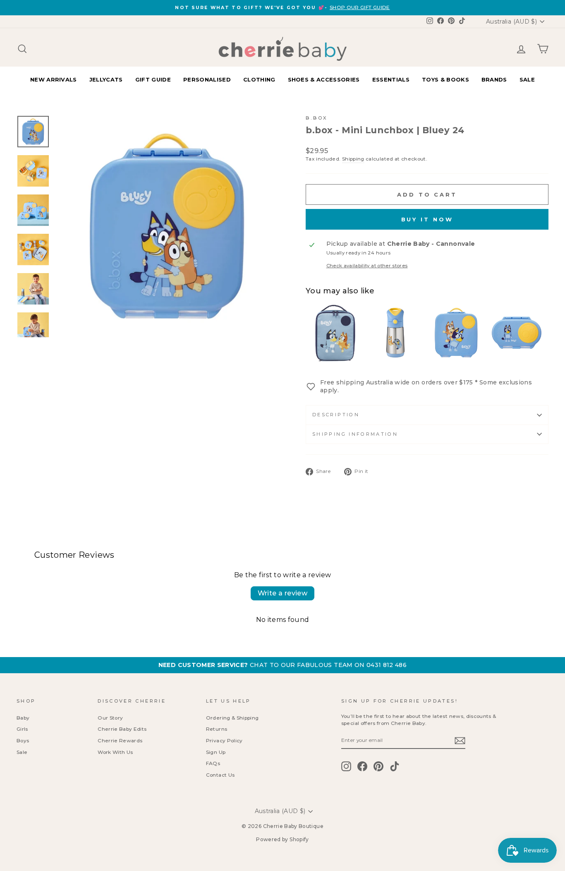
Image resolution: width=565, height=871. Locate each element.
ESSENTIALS (390, 79)
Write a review (283, 593)
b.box (317, 118)
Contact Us (220, 775)
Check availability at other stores (367, 266)
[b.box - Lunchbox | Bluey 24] (456, 332)
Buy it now (427, 219)
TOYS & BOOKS (445, 79)
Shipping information (355, 434)
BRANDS (494, 79)
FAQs (213, 763)
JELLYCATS (106, 79)
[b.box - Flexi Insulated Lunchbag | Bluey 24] (335, 332)
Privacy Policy (224, 740)
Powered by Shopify (282, 839)
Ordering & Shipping (232, 718)
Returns (216, 729)
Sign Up (215, 752)
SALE (527, 79)
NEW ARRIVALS (53, 79)
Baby (23, 718)
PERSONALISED (207, 79)
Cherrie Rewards (120, 740)
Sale (22, 752)
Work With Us (115, 752)
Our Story (110, 718)
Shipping (353, 159)
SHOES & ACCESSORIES (324, 79)
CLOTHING (259, 79)
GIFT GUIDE (153, 79)
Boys (23, 740)
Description (335, 415)
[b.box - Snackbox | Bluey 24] (517, 332)
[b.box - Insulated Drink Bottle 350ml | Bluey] (395, 332)
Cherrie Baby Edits (122, 729)
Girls (22, 729)
